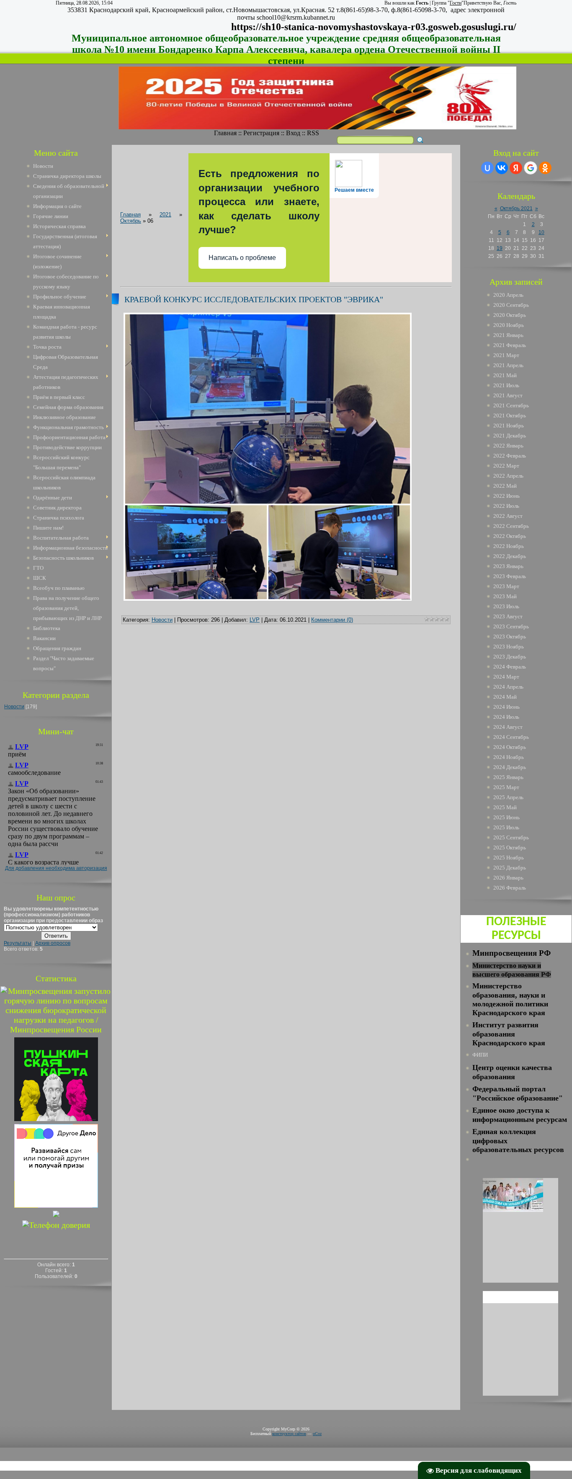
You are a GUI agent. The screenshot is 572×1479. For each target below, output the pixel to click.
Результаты (17, 943)
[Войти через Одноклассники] (545, 168)
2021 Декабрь (509, 435)
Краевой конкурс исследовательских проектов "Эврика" (253, 299)
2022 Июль (506, 506)
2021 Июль (506, 385)
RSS (313, 132)
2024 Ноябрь (508, 757)
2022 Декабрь (509, 556)
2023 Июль (506, 606)
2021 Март (506, 355)
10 (541, 232)
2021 (165, 214)
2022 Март (506, 466)
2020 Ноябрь (508, 325)
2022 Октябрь (509, 536)
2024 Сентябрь (511, 737)
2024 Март (506, 677)
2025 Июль (506, 827)
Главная (225, 132)
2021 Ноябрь (508, 425)
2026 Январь (508, 878)
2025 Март (506, 787)
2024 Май (505, 697)
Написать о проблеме (242, 257)
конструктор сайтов (289, 1433)
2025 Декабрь (509, 867)
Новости (14, 707)
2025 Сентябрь (511, 837)
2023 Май (505, 596)
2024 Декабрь (509, 767)
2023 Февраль (509, 576)
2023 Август (508, 616)
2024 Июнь (506, 707)
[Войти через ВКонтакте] (501, 168)
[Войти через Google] (530, 168)
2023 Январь (508, 566)
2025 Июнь (506, 817)
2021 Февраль (509, 345)
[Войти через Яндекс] (516, 168)
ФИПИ (480, 1055)
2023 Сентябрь (511, 626)
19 (499, 248)
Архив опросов (52, 943)
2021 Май (505, 375)
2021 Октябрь (509, 415)
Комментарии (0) (332, 620)
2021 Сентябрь (511, 405)
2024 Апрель (508, 687)
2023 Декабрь (509, 656)
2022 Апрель (508, 476)
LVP (255, 620)
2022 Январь (508, 445)
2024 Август (508, 727)
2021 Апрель (508, 365)
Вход (293, 132)
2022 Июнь (506, 496)
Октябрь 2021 (516, 208)
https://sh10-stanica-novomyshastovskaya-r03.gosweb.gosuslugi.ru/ (373, 26)
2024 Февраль (509, 667)
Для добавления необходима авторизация (56, 868)
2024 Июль (506, 717)
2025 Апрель (508, 797)
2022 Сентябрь (511, 526)
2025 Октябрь (509, 847)
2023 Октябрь (509, 636)
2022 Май (505, 486)
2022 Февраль (509, 456)
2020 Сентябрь (511, 305)
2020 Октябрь (509, 315)
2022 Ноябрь (508, 546)
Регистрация (261, 132)
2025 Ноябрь (508, 857)
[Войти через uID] (487, 168)
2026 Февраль (509, 888)
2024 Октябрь (509, 747)
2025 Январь (508, 777)
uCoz (317, 1433)
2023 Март (506, 586)
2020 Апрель (508, 295)
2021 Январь (508, 335)
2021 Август (508, 395)
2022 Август (508, 516)
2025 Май (505, 807)
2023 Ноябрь (508, 646)
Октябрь (130, 221)
